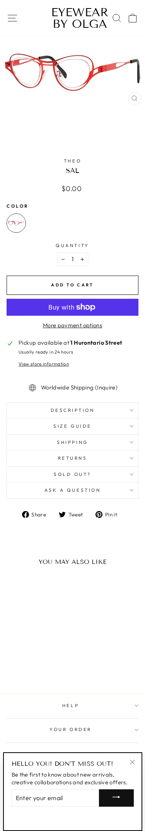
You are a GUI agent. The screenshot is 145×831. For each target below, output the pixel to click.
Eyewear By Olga (72, 18)
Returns (72, 458)
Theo (72, 161)
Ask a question (72, 490)
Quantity (72, 245)
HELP (70, 705)
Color (18, 206)
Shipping (72, 442)
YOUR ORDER (70, 729)
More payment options (72, 325)
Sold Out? (72, 474)
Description (73, 410)
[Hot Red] (16, 223)
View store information (44, 364)
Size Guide (72, 426)
